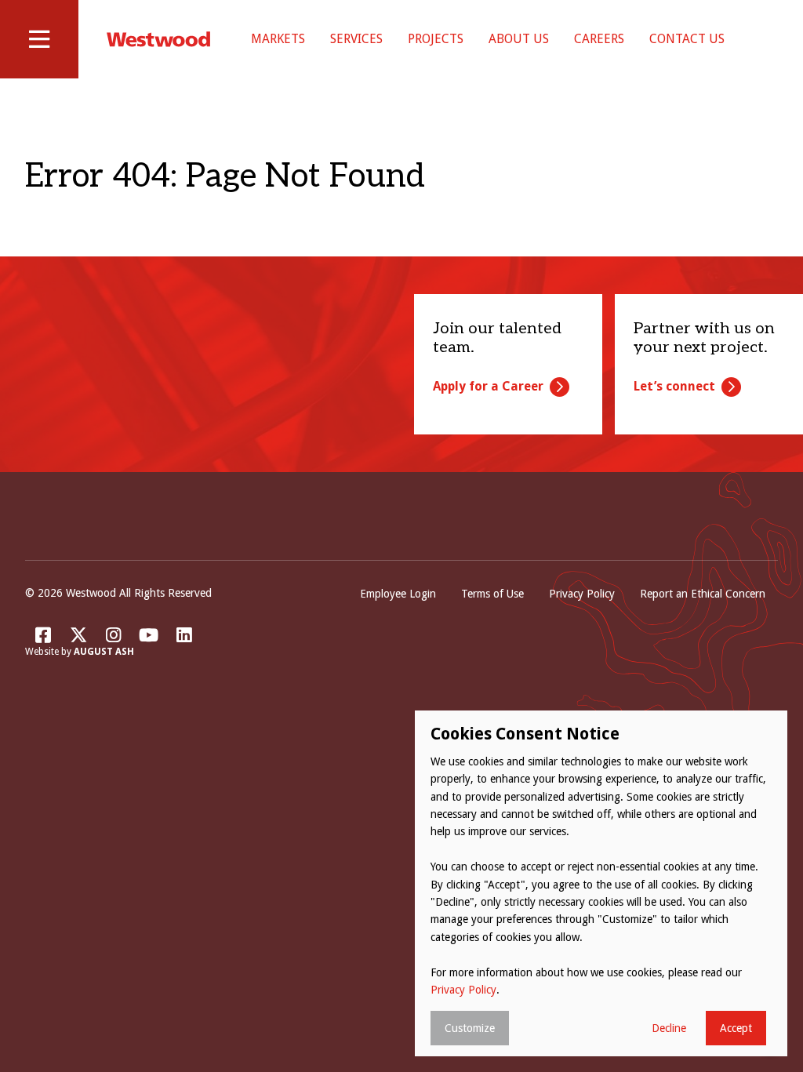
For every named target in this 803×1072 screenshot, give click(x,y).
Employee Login (398, 593)
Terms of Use (492, 593)
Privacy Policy (582, 593)
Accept (736, 1028)
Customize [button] (470, 1028)
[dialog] (601, 883)
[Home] (158, 39)
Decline (669, 1028)
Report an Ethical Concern (702, 593)
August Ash (104, 651)
